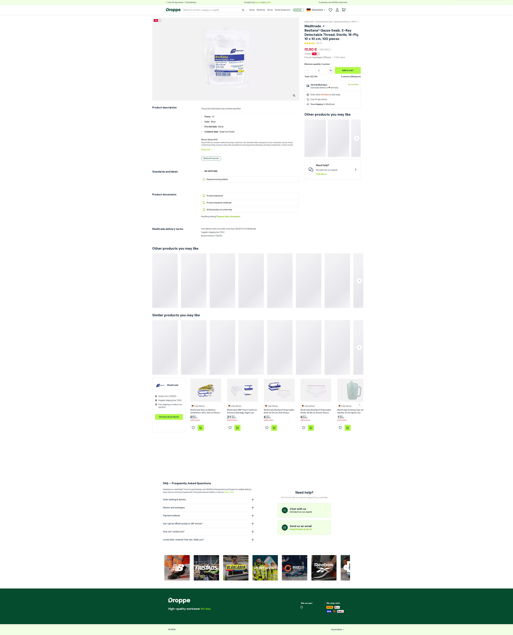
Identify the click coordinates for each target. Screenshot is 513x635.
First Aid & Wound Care (324, 22)
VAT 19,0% (324, 50)
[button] (243, 10)
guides (268, 2)
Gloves (270, 10)
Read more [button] (206, 149)
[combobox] (214, 9)
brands (258, 2)
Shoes (252, 10)
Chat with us (321, 174)
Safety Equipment (282, 10)
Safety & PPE (309, 22)
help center (229, 492)
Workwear (261, 10)
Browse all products (169, 417)
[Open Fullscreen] (294, 95)
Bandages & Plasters (342, 22)
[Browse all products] (169, 414)
